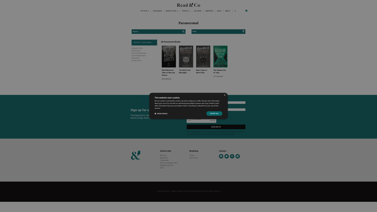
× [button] (224, 95)
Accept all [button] (214, 113)
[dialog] (188, 106)
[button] (161, 113)
